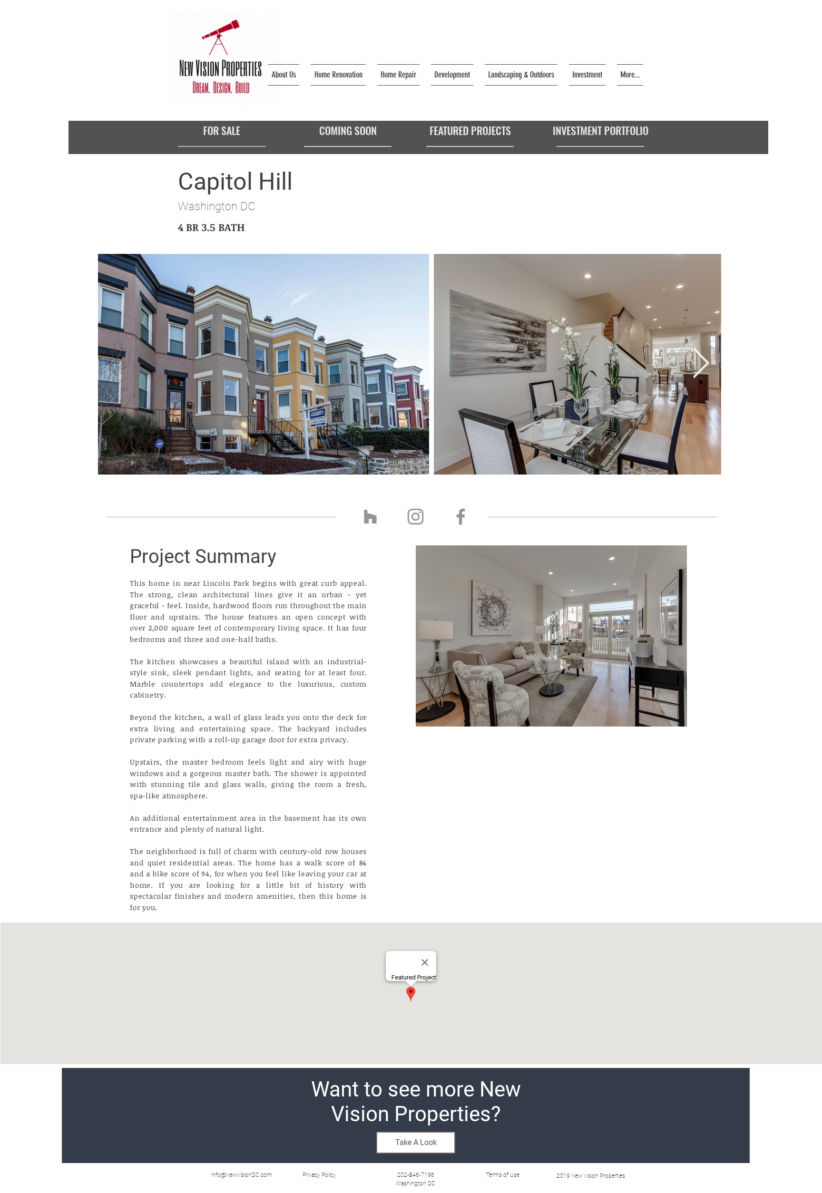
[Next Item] (700, 364)
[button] (319, 1174)
